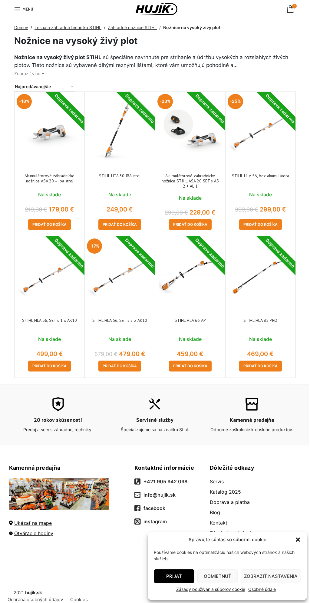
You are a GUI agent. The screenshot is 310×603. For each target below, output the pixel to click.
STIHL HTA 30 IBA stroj (119, 175)
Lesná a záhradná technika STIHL (68, 27)
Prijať (174, 576)
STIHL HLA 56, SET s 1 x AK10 (49, 320)
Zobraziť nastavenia (271, 576)
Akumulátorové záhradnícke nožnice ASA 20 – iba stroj (49, 178)
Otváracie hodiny (33, 533)
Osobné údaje (262, 589)
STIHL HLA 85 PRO (260, 320)
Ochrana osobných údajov (35, 599)
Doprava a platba (230, 502)
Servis (217, 481)
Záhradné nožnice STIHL (132, 27)
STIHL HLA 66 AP (190, 320)
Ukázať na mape (33, 523)
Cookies (79, 599)
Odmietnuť (217, 576)
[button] (298, 540)
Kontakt (218, 523)
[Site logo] (155, 8)
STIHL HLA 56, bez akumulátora (260, 175)
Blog (215, 512)
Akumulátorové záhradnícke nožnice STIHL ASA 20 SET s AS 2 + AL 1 (190, 181)
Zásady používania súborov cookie (210, 589)
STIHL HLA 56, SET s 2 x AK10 (119, 320)
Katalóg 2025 (225, 492)
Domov (21, 27)
